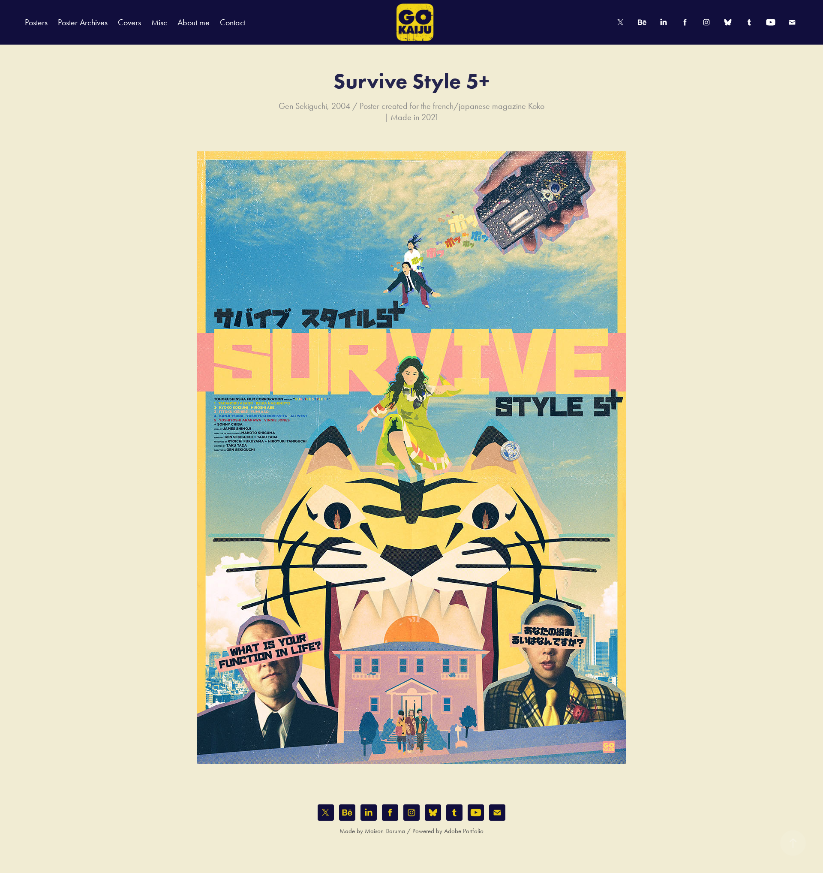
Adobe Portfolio (464, 831)
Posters (36, 22)
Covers (129, 22)
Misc (159, 22)
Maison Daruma (385, 831)
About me (193, 22)
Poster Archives (83, 22)
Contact (233, 22)
